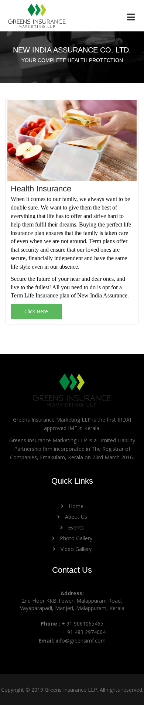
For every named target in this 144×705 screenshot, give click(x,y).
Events (75, 527)
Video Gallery (75, 548)
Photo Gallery (75, 538)
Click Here (36, 311)
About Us (75, 516)
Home (75, 506)
